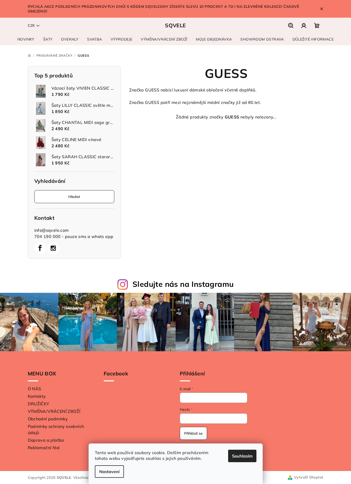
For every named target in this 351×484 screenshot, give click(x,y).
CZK (31, 25)
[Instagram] (53, 248)
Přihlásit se (193, 433)
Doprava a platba (46, 440)
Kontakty (37, 396)
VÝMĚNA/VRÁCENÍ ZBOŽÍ (54, 411)
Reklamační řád (44, 447)
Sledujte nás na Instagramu (183, 284)
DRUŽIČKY (38, 403)
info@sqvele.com (51, 230)
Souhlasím (242, 456)
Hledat (74, 196)
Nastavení (109, 471)
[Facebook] (40, 248)
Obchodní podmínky (48, 418)
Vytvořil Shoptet (308, 477)
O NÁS (34, 388)
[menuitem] (26, 39)
